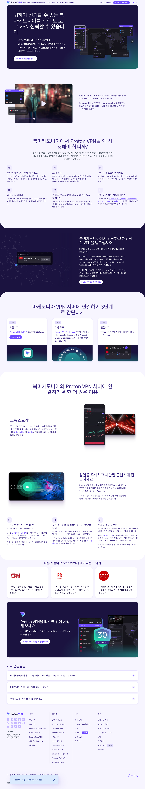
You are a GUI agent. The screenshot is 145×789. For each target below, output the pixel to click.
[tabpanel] (72, 583)
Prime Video (19, 432)
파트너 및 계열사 (104, 728)
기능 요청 (54, 775)
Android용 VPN (58, 732)
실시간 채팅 (102, 745)
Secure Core (108, 535)
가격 (49, 2)
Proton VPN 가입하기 (18, 332)
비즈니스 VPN (69, 2)
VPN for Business (36, 741)
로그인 (135, 2)
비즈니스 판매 (103, 724)
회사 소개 (78, 720)
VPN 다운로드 (57, 720)
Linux (123, 198)
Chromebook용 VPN (60, 753)
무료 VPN (32, 720)
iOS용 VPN (56, 737)
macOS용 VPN (57, 728)
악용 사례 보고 (22, 775)
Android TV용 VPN (59, 758)
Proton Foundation (82, 724)
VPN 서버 (32, 724)
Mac (118, 198)
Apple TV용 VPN (58, 762)
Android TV (118, 201)
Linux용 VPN (57, 741)
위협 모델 (78, 737)
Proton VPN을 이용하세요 (25, 58)
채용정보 (78, 732)
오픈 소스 (78, 741)
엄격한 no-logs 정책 (19, 532)
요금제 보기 (16, 337)
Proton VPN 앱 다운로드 (65, 332)
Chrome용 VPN (58, 745)
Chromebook (132, 198)
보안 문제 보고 (44, 775)
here (40, 779)
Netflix (30, 432)
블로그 (77, 728)
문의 (99, 737)
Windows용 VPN (58, 724)
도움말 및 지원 (103, 720)
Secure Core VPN (36, 737)
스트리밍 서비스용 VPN (37, 728)
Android (101, 201)
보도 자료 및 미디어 (105, 732)
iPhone (108, 201)
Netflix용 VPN (34, 732)
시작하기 (32, 745)
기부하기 (101, 741)
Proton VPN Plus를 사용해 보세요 (35, 641)
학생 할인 (101, 749)
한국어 (133, 775)
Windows (112, 198)
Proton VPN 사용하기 (121, 2)
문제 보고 (33, 775)
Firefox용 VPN (57, 749)
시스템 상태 (11, 775)
